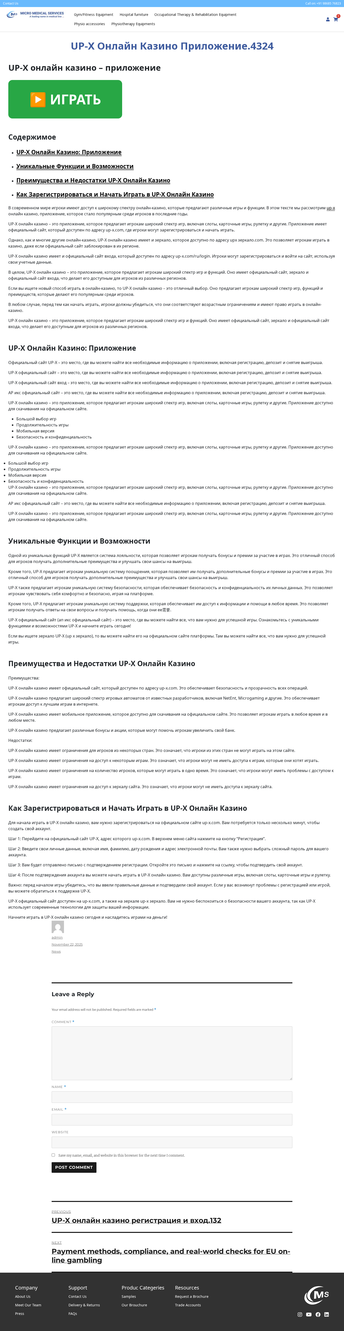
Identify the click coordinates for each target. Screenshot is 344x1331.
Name (59, 1087)
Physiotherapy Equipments (133, 23)
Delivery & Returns (84, 1305)
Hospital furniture (134, 14)
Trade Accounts (188, 1305)
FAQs (72, 1313)
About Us (22, 1296)
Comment (63, 1022)
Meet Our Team (28, 1305)
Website (60, 1132)
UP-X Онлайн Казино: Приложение (69, 152)
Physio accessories (89, 23)
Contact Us (77, 1296)
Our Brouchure (134, 1305)
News (56, 951)
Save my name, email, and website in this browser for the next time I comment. (121, 1155)
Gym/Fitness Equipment (93, 14)
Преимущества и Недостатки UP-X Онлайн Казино (93, 180)
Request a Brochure (192, 1296)
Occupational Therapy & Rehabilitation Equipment (195, 14)
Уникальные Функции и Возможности (75, 166)
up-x (331, 208)
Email (59, 1109)
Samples (129, 1296)
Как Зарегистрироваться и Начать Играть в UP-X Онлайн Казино (115, 194)
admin (57, 937)
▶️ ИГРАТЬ (65, 99)
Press (19, 1313)
